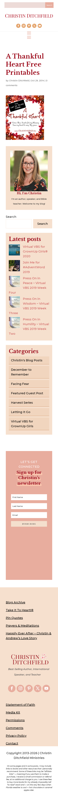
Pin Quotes (14, 618)
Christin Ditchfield (19, 80)
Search (11, 217)
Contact (12, 743)
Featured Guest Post (27, 393)
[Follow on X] (34, 26)
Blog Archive (15, 602)
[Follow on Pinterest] (29, 26)
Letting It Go (20, 412)
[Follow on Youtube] (40, 26)
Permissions (15, 720)
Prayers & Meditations (22, 625)
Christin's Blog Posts (26, 360)
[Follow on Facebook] (18, 26)
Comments (14, 728)
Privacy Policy (16, 735)
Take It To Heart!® (19, 610)
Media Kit (13, 712)
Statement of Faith (20, 704)
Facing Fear (20, 384)
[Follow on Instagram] (24, 26)
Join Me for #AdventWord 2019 (34, 267)
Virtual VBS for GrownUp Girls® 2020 (35, 251)
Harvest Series (22, 402)
